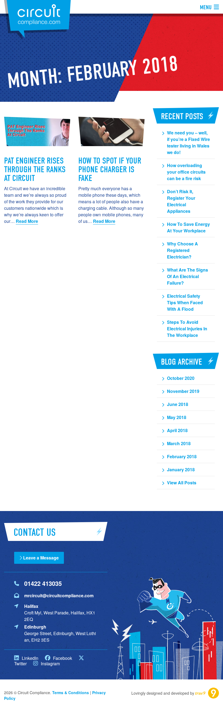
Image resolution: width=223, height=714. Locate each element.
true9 (200, 693)
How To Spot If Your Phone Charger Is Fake (109, 169)
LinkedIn (29, 658)
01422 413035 (43, 583)
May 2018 (176, 417)
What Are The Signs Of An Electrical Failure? (187, 276)
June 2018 (177, 404)
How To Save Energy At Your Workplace (188, 227)
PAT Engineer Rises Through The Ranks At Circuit (35, 169)
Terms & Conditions (70, 692)
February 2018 (182, 456)
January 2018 (181, 469)
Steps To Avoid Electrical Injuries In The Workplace (187, 328)
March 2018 (179, 443)
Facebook (62, 658)
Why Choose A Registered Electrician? (182, 250)
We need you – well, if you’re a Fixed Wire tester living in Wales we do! (188, 142)
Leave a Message (40, 558)
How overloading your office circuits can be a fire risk (186, 171)
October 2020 (180, 378)
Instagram (50, 663)
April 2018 (177, 430)
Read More (27, 221)
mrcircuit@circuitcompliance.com (59, 595)
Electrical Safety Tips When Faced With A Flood (185, 302)
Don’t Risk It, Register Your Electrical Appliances (181, 201)
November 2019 (183, 391)
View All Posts (181, 482)
